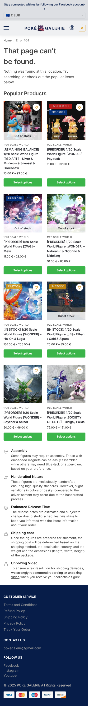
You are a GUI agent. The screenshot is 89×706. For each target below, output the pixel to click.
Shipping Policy (16, 617)
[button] (81, 28)
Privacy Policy (14, 623)
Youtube (10, 675)
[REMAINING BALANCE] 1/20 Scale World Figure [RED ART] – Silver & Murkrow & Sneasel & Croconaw (21, 158)
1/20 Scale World (16, 144)
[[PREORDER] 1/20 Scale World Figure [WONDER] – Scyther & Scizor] (23, 384)
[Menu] (11, 28)
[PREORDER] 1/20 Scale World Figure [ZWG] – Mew (21, 246)
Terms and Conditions (20, 605)
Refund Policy (14, 611)
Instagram (11, 670)
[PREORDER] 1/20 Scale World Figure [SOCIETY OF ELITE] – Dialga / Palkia (65, 417)
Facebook (11, 665)
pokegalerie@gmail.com (22, 648)
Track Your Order (17, 629)
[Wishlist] (36, 107)
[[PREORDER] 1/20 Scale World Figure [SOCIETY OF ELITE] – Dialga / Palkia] (66, 384)
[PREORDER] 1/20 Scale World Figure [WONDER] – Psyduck (66, 154)
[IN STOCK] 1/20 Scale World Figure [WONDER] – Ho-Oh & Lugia (23, 334)
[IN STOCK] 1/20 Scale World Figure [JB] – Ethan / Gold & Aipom (65, 334)
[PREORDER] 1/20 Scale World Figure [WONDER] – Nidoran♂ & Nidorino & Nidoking (66, 249)
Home (8, 40)
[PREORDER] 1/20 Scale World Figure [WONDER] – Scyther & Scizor (23, 417)
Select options (23, 182)
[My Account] (72, 28)
